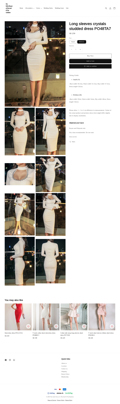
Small (73, 42)
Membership (65, 377)
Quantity (71, 46)
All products (29, 8)
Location (64, 366)
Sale (67, 8)
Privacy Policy (60, 400)
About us (64, 363)
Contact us (64, 368)
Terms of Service (52, 400)
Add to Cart (90, 61)
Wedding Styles (48, 8)
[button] (106, 8)
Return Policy (65, 374)
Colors (38, 8)
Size (70, 38)
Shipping (64, 371)
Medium (81, 42)
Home (21, 8)
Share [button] (73, 141)
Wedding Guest (59, 8)
